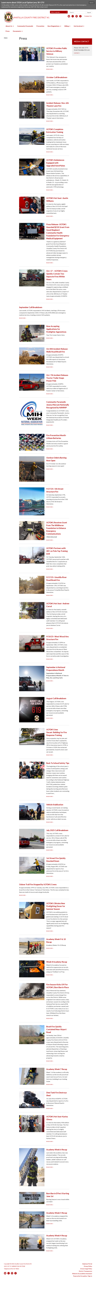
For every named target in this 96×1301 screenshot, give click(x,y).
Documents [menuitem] (17, 31)
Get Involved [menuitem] (78, 26)
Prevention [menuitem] (40, 26)
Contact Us (88, 16)
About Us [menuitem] (9, 26)
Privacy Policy (88, 1266)
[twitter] (73, 17)
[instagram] (76, 17)
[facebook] (80, 17)
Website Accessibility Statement (82, 1273)
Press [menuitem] (8, 31)
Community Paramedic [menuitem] (25, 26)
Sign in (90, 1276)
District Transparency (85, 1271)
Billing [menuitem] (66, 26)
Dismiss (92, 2)
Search (89, 12)
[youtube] (69, 17)
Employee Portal (87, 1264)
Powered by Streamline (80, 1276)
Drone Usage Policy (86, 1268)
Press (5, 38)
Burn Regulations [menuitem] (54, 26)
